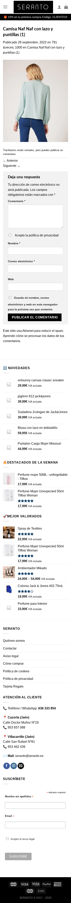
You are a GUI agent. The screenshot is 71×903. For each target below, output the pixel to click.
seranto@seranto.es (29, 755)
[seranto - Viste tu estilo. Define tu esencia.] (33, 7)
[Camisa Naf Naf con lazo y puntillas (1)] (35, 100)
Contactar (10, 648)
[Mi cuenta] (59, 7)
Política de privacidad (18, 678)
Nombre (14, 243)
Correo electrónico (21, 261)
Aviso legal (11, 656)
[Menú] (5, 7)
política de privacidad (44, 235)
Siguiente (11, 165)
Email (9, 816)
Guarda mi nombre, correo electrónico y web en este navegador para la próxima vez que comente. (33, 303)
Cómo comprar (13, 663)
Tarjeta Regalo (13, 686)
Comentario (16, 201)
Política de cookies (16, 671)
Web (11, 279)
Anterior (10, 160)
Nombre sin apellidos (19, 796)
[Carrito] (66, 7)
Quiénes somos (14, 640)
